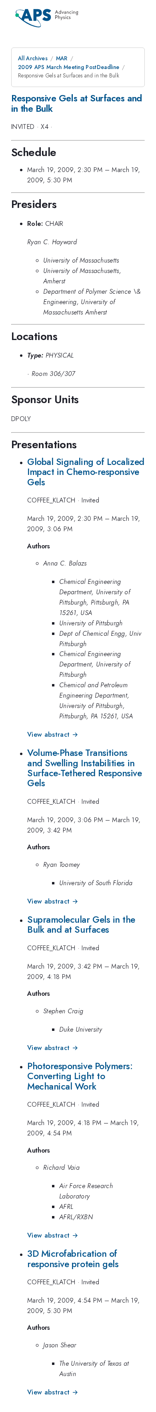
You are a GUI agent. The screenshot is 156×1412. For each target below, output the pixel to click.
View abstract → (52, 734)
